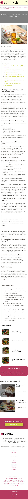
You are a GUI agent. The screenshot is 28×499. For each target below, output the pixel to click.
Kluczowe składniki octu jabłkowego (14, 69)
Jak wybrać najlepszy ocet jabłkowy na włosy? (14, 80)
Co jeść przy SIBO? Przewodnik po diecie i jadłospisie (17, 350)
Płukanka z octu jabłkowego (12, 73)
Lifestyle (14, 464)
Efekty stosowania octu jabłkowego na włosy (14, 77)
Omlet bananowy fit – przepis (14, 478)
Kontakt (14, 452)
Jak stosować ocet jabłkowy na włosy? (14, 71)
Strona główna (3, 7)
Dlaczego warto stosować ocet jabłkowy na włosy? (14, 66)
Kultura (14, 462)
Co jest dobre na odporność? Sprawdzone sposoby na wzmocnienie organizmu (18, 341)
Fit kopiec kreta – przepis (21, 386)
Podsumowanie (8, 85)
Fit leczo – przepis (14, 485)
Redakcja (14, 450)
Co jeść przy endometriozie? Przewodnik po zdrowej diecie (18, 360)
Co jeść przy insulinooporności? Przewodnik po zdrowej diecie (17, 332)
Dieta (9, 7)
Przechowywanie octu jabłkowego (13, 83)
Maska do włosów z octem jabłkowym (14, 74)
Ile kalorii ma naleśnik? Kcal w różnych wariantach (21, 401)
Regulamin (14, 497)
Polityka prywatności (14, 491)
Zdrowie (14, 470)
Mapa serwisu (14, 494)
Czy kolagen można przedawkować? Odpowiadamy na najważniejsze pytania (14, 481)
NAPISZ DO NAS (14, 424)
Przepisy (14, 466)
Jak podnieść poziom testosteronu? (14, 483)
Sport (14, 468)
